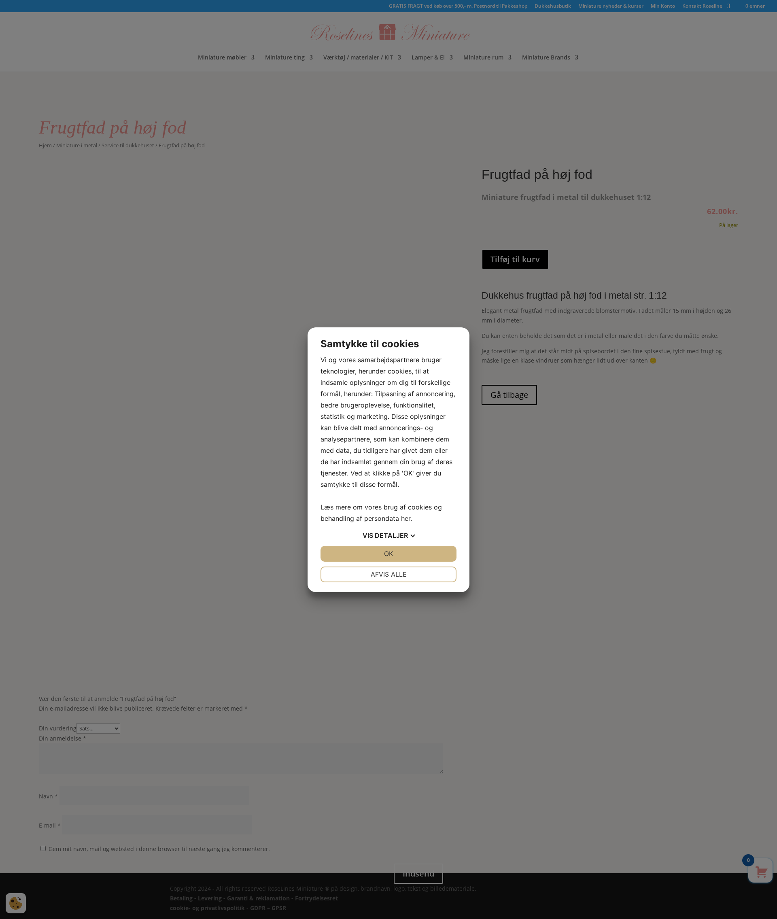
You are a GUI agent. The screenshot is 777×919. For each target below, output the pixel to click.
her (405, 518)
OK (388, 554)
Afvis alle (389, 574)
